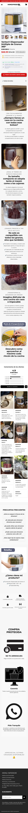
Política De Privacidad (8, 775)
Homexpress (16, 811)
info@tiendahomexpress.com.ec (11, 783)
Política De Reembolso (8, 777)
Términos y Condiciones (8, 781)
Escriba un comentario (12, 386)
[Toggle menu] (2, 4)
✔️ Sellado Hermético (7, 81)
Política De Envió (6, 779)
